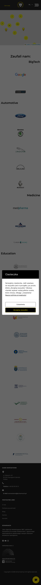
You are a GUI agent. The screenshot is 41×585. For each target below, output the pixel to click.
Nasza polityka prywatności (15, 295)
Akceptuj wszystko (20, 310)
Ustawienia (20, 304)
